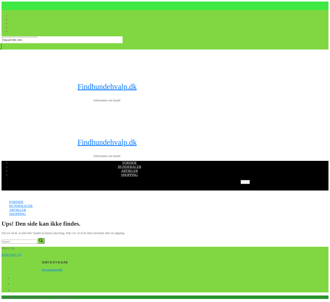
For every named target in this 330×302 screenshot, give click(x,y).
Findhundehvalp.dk (107, 86)
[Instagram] (12, 289)
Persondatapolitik (52, 269)
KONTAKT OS (11, 254)
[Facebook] (12, 277)
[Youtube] (12, 283)
